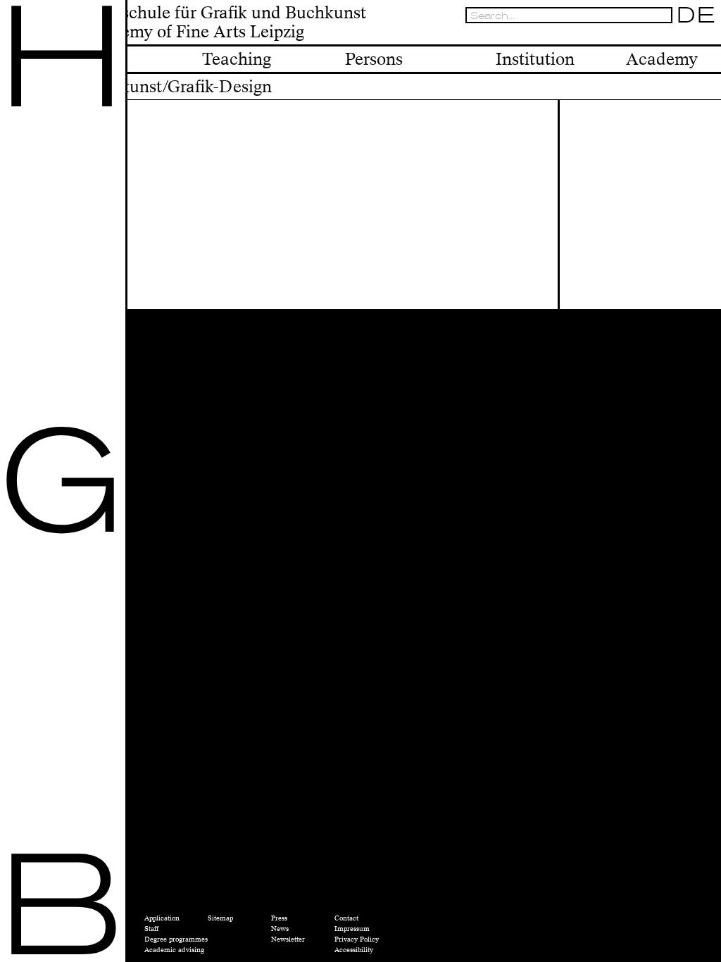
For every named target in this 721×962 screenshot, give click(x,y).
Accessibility (353, 950)
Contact (346, 918)
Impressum (352, 929)
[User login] (680, 36)
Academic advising (174, 950)
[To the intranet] (665, 36)
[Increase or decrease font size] (652, 36)
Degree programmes (176, 939)
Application (162, 918)
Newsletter (288, 939)
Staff (151, 929)
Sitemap (220, 918)
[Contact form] (709, 36)
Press (279, 918)
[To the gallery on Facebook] (695, 36)
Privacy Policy (356, 939)
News (280, 929)
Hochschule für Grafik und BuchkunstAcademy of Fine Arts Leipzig (223, 23)
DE (696, 15)
